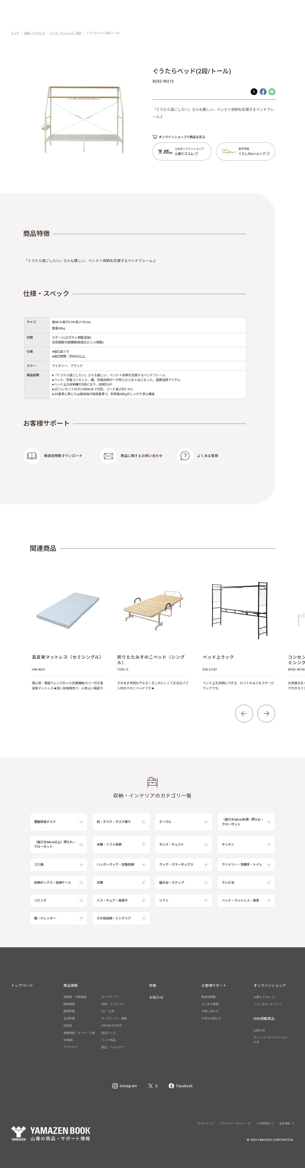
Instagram (128, 1085)
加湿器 (67, 1025)
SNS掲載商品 (264, 1019)
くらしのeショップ (266, 1004)
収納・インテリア (34, 33)
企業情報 (284, 1123)
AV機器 (68, 1040)
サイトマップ (205, 1123)
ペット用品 (108, 1040)
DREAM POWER (111, 1025)
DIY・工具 (107, 1011)
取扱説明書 (208, 997)
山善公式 (259, 1030)
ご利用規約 (263, 1123)
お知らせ (156, 997)
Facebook (184, 1085)
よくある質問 (210, 1004)
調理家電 (69, 1011)
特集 (152, 985)
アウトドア (70, 1047)
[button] (244, 713)
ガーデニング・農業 (114, 1018)
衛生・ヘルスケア (112, 1047)
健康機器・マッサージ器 (79, 1033)
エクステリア (109, 997)
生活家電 (69, 1018)
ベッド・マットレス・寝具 (65, 33)
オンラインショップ (270, 985)
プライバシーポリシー (233, 1123)
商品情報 (70, 985)
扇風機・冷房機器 (74, 997)
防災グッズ (108, 1033)
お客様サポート (213, 985)
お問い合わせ (210, 1011)
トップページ (22, 985)
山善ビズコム (262, 997)
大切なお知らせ (211, 1018)
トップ (15, 33)
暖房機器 (69, 1004)
